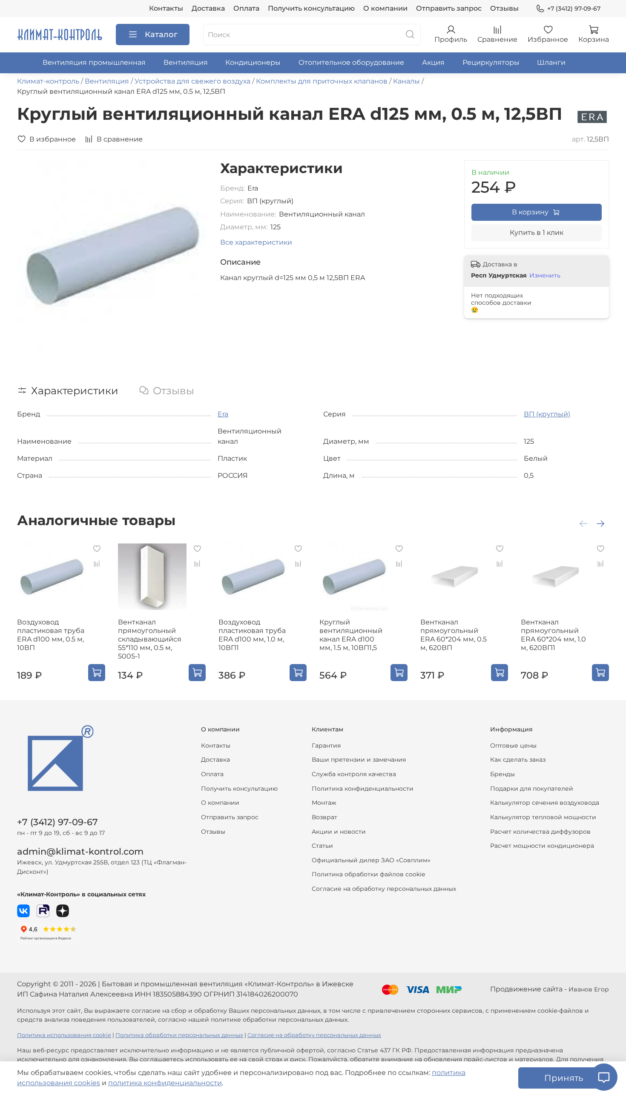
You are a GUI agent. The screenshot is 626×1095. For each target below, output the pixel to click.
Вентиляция (186, 62)
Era (223, 414)
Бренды (502, 774)
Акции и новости (339, 831)
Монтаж (324, 802)
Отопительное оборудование (351, 62)
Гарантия (326, 745)
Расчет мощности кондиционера (542, 845)
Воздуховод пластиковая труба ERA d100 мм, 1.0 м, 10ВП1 (252, 635)
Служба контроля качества (354, 774)
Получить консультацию (311, 8)
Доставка (208, 8)
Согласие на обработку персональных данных (384, 889)
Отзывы (504, 8)
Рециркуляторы (491, 62)
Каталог (161, 34)
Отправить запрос (449, 8)
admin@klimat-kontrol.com (80, 851)
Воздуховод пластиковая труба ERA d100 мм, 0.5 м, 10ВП (50, 635)
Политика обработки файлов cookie (368, 874)
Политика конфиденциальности (363, 788)
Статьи (322, 845)
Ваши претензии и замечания (359, 759)
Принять (563, 1078)
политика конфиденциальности (165, 1083)
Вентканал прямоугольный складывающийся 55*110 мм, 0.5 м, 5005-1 (149, 639)
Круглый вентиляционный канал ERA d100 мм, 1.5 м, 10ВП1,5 (350, 635)
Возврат (324, 817)
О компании (385, 8)
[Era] (592, 117)
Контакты (166, 8)
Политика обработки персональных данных (179, 1035)
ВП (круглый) (547, 414)
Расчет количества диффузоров (540, 831)
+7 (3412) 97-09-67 (573, 8)
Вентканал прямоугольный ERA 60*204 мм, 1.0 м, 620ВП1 (553, 635)
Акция (433, 62)
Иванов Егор (589, 989)
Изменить (544, 275)
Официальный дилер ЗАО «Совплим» (371, 860)
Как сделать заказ (518, 759)
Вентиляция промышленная (94, 62)
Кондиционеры (253, 62)
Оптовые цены (513, 745)
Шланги (551, 62)
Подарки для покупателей (531, 788)
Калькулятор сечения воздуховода (544, 802)
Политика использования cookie (64, 1035)
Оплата (246, 8)
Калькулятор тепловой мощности (543, 817)
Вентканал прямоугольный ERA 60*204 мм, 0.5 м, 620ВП (453, 635)
